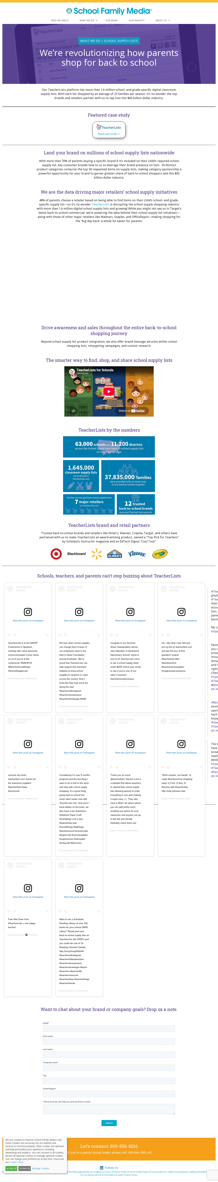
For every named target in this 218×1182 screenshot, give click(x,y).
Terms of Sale (111, 1171)
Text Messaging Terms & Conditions (85, 1171)
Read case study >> (109, 134)
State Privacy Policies (127, 1174)
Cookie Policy (141, 1171)
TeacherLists (100, 204)
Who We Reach (59, 20)
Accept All (11, 1168)
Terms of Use (126, 1171)
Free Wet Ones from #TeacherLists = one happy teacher (21, 923)
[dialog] (35, 1155)
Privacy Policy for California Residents (168, 1171)
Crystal (79, 850)
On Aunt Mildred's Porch (191, 678)
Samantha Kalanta (136, 830)
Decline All (24, 1168)
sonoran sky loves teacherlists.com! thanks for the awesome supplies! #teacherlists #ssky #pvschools (22, 783)
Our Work (111, 20)
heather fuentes (33, 798)
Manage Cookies (40, 1168)
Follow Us (111, 1168)
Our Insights (136, 20)
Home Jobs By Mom (189, 798)
